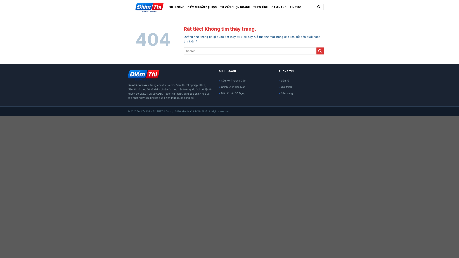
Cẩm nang (279, 7)
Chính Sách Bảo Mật (233, 86)
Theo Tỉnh (260, 7)
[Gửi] (320, 50)
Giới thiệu (286, 86)
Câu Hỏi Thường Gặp (233, 80)
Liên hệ (285, 80)
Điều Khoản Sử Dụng (233, 93)
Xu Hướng (176, 7)
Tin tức (295, 7)
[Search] (318, 7)
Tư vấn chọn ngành (235, 7)
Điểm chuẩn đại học (202, 7)
